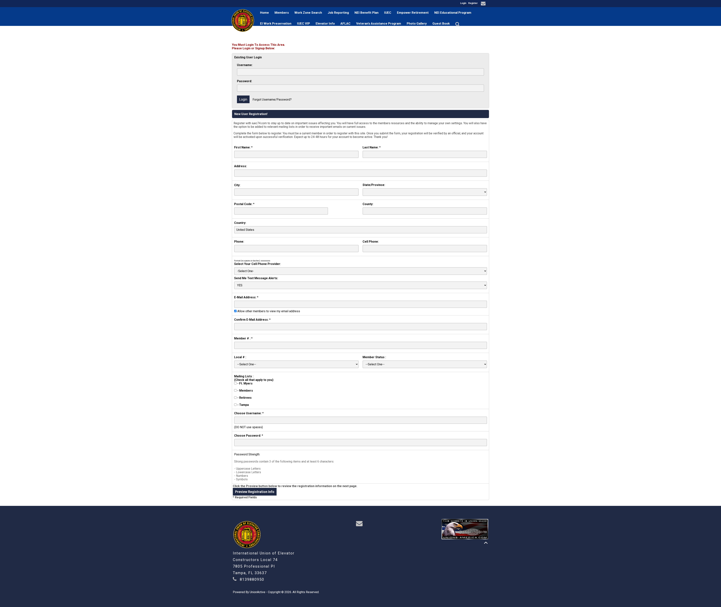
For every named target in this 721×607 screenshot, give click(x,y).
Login (463, 3)
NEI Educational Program (452, 12)
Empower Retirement (413, 12)
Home (264, 12)
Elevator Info (325, 23)
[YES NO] (360, 285)
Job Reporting (338, 12)
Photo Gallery (417, 23)
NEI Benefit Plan (366, 12)
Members (282, 12)
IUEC (387, 12)
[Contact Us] (484, 4)
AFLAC (345, 23)
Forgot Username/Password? (272, 99)
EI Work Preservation (275, 23)
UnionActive (257, 592)
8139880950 (252, 579)
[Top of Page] (485, 542)
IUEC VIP (303, 23)
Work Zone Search (308, 12)
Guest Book (441, 23)
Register (473, 3)
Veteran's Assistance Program (378, 23)
